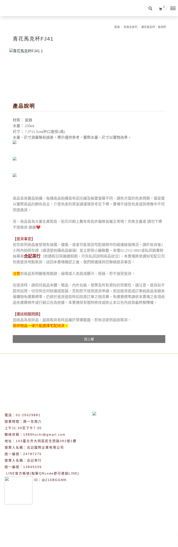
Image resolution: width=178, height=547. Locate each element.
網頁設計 (102, 540)
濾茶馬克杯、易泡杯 (153, 27)
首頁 (117, 27)
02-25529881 (28, 415)
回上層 (89, 339)
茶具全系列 (130, 27)
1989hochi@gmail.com (44, 434)
